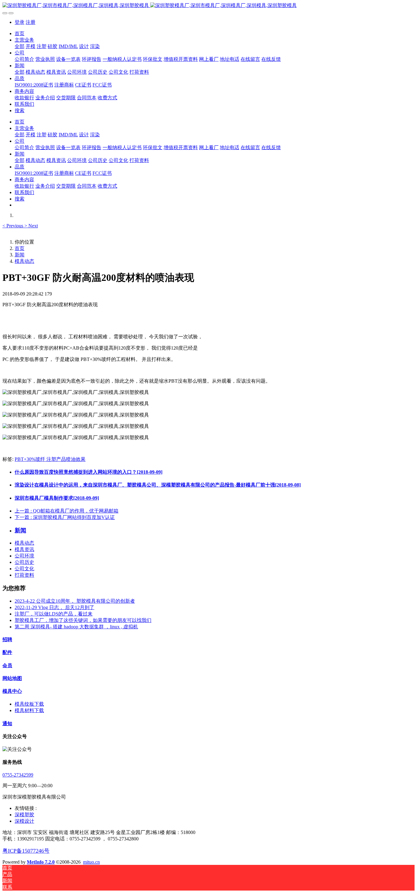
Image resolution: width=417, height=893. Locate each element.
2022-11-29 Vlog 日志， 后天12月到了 (54, 607)
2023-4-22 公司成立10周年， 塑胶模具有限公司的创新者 (75, 601)
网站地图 (12, 678)
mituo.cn (91, 862)
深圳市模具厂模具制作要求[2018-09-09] (57, 498)
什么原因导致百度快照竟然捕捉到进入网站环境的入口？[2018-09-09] (88, 472)
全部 (19, 46)
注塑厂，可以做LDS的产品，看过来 (53, 613)
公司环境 (24, 555)
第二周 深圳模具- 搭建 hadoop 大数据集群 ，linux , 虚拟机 (76, 626)
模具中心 (12, 691)
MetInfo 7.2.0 (41, 862)
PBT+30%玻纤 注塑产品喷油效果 (50, 459)
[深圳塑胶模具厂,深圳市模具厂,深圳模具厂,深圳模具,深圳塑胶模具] (208, 5)
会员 (7, 665)
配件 (7, 652)
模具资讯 (24, 549)
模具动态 (24, 261)
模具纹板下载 (29, 704)
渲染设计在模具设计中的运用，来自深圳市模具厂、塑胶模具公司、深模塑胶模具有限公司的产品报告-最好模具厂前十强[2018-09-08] (158, 484)
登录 (19, 22)
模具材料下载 (29, 710)
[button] (13, 225)
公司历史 (24, 562)
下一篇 (65, 517)
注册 (30, 22)
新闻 (19, 254)
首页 (19, 33)
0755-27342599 (17, 774)
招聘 (7, 639)
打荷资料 (24, 575)
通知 (7, 723)
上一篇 (66, 510)
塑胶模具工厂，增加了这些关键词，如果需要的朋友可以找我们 (83, 620)
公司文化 (24, 568)
